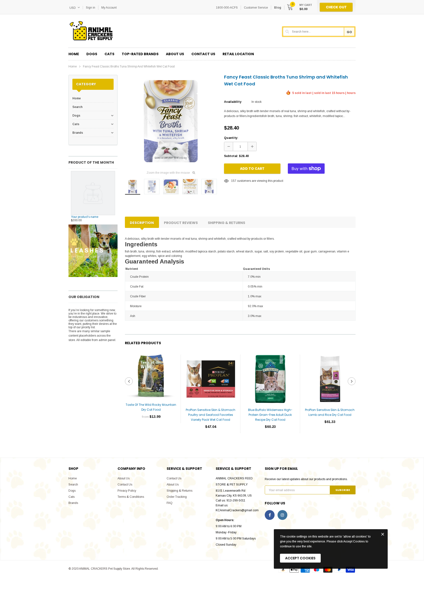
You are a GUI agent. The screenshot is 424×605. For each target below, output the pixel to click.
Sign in (90, 7)
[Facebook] (270, 515)
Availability (232, 102)
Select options (151, 431)
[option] (171, 121)
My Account (109, 7)
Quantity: (231, 138)
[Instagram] (282, 515)
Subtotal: (231, 156)
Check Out (336, 7)
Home (72, 66)
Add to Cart (252, 168)
